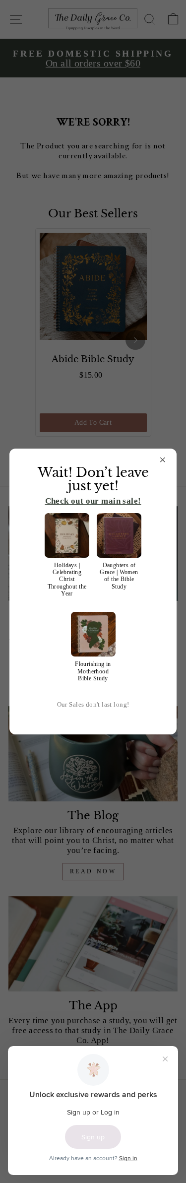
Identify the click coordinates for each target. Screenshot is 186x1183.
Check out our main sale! (93, 501)
